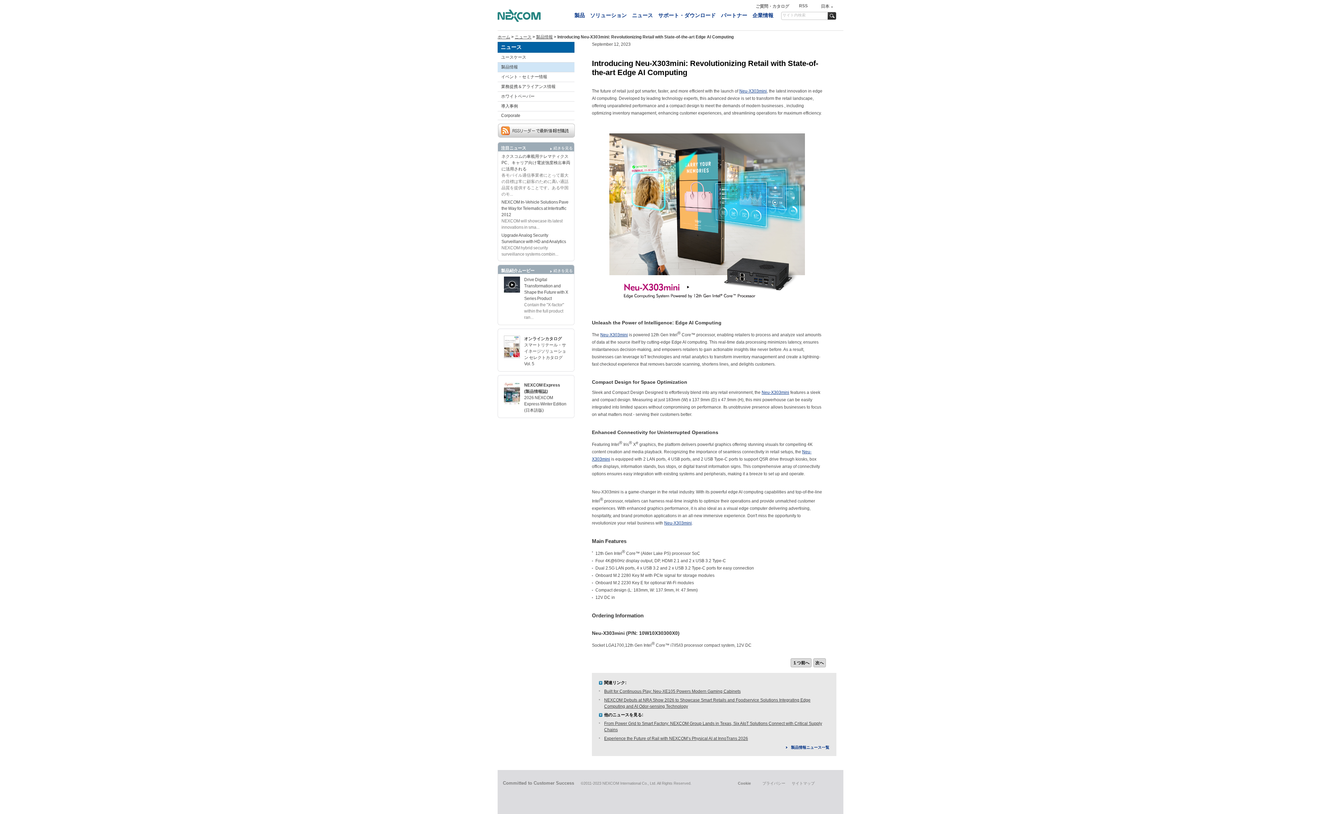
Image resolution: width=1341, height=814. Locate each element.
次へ (819, 662)
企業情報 (763, 15)
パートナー (734, 15)
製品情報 (544, 37)
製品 (579, 15)
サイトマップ (803, 783)
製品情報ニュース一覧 (810, 747)
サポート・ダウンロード (687, 15)
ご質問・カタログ (773, 6)
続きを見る (563, 148)
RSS (803, 5)
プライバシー (773, 783)
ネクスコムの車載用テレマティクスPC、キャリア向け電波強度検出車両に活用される (535, 162)
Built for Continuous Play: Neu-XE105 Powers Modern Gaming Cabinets (672, 691)
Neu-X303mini (753, 91)
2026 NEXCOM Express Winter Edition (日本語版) (545, 404)
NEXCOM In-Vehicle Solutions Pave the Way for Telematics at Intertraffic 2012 (535, 208)
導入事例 (509, 106)
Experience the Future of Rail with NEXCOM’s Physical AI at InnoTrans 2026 (676, 738)
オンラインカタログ (543, 338)
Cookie (744, 783)
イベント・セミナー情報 (524, 76)
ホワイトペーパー (518, 96)
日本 (825, 6)
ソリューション (608, 15)
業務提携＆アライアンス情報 (528, 86)
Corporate (510, 115)
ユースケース (513, 57)
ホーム (504, 37)
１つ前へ (801, 662)
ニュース (642, 15)
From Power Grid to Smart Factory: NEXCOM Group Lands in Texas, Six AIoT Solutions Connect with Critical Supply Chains (713, 726)
